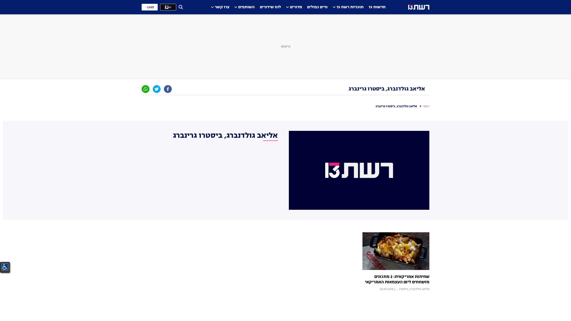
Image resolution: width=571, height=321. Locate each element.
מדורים (296, 7)
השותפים (246, 7)
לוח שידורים (270, 7)
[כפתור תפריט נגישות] (5, 266)
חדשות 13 (377, 7)
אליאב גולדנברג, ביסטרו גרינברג (409, 289)
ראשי (426, 106)
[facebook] (168, 89)
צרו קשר (222, 7)
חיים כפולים (317, 7)
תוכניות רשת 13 (350, 7)
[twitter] (157, 89)
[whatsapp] (145, 89)
